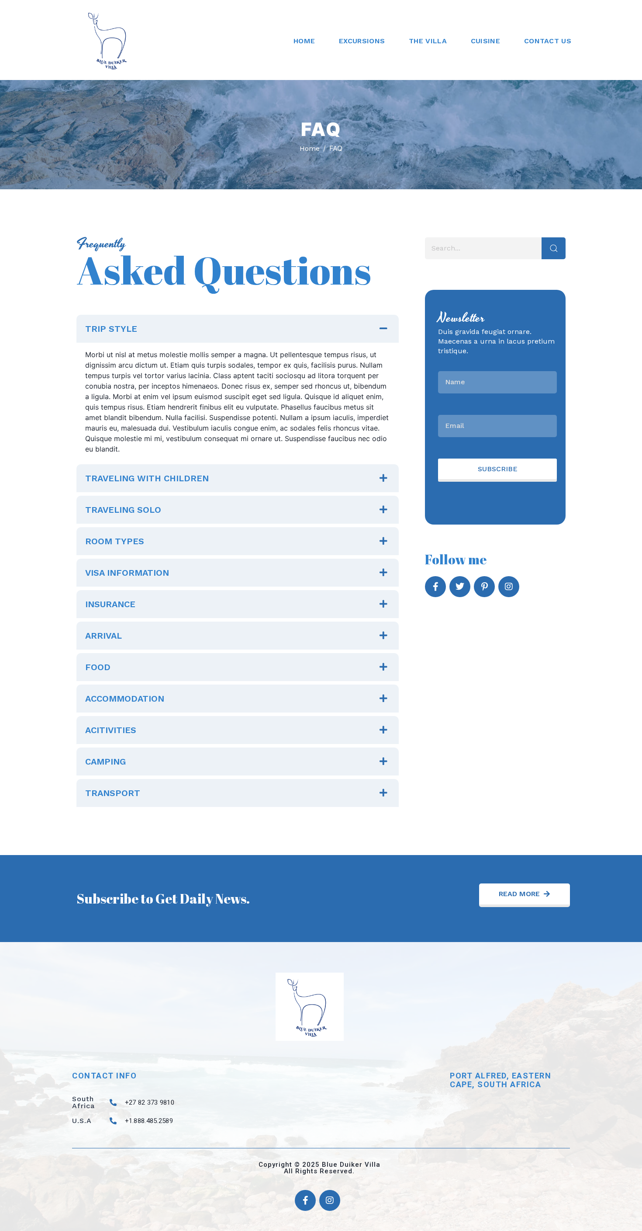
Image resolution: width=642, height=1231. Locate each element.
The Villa (428, 41)
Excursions (362, 41)
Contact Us (547, 41)
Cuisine (485, 41)
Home (304, 41)
